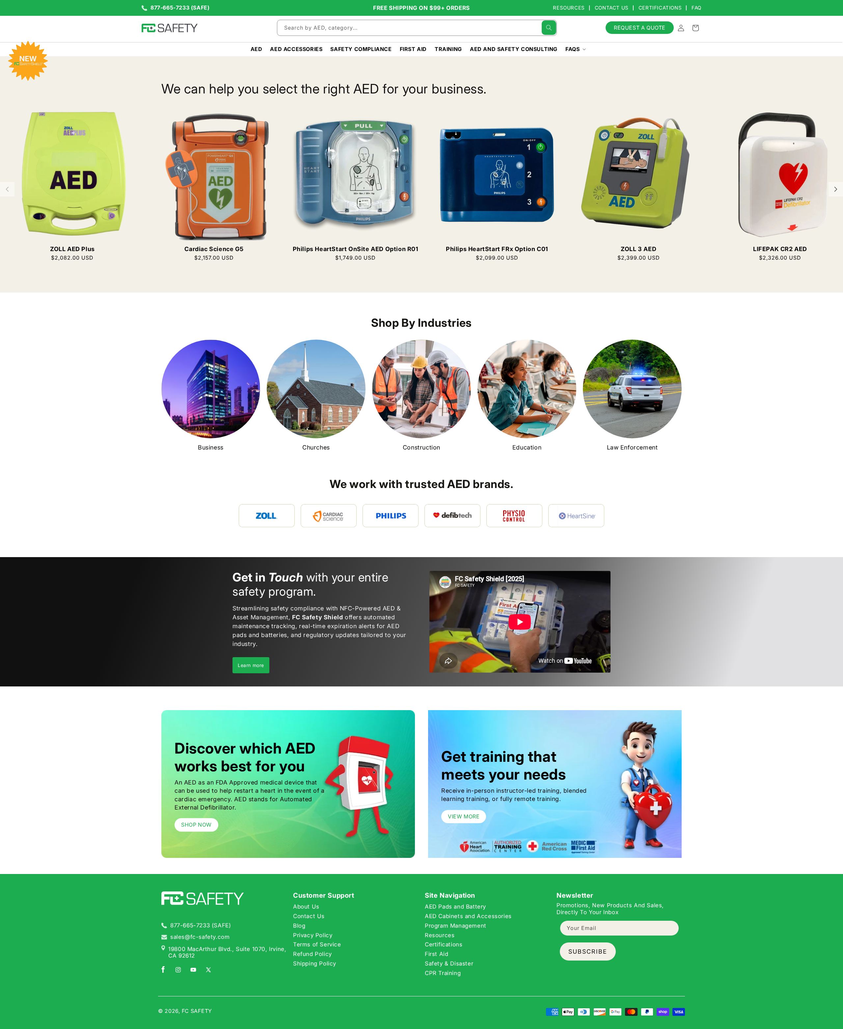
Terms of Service (317, 944)
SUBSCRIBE (587, 951)
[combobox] (417, 27)
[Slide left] (7, 189)
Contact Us (612, 8)
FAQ (696, 8)
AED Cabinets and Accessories (468, 916)
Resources (569, 8)
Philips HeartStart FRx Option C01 (497, 248)
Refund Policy (312, 954)
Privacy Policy (312, 935)
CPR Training (443, 973)
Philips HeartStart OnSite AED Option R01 (356, 248)
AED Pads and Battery (455, 906)
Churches (316, 447)
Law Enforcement (632, 447)
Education (526, 447)
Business (211, 447)
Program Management (455, 925)
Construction (421, 447)
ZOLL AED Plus (72, 248)
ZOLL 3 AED (638, 248)
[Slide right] (836, 189)
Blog (299, 925)
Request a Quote (640, 27)
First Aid (436, 954)
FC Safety (197, 1011)
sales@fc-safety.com (200, 937)
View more (463, 816)
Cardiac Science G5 (213, 248)
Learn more (251, 665)
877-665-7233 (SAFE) (179, 8)
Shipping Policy (314, 963)
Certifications (660, 8)
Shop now (196, 824)
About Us (306, 906)
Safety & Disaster (449, 963)
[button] (574, 49)
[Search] (549, 27)
